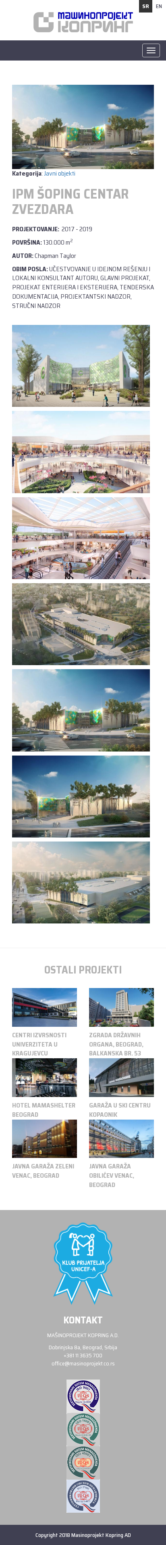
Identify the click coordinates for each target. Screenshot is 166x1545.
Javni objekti (59, 173)
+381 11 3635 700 (83, 1355)
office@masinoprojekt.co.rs (83, 1363)
